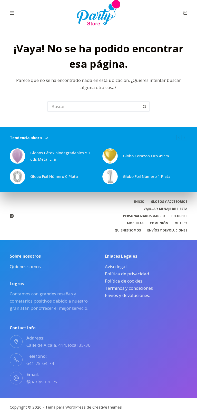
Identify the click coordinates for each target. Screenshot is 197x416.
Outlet (181, 223)
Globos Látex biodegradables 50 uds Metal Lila (60, 156)
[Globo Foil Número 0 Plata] (17, 176)
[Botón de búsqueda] (145, 106)
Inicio (139, 202)
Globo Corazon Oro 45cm (146, 155)
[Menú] (12, 13)
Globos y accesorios (169, 202)
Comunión (159, 223)
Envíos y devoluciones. (127, 295)
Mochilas (135, 223)
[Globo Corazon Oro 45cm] (110, 156)
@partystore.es (41, 381)
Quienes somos (128, 230)
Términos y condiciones (129, 288)
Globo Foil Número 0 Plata (54, 176)
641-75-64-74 (40, 363)
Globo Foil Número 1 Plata (147, 176)
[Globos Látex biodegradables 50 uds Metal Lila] (17, 156)
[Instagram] (12, 216)
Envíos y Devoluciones (167, 230)
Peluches (179, 216)
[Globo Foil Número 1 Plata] (110, 176)
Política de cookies (123, 281)
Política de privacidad (127, 274)
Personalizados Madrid (144, 216)
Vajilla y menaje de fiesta (165, 209)
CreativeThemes (107, 407)
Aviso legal (116, 266)
